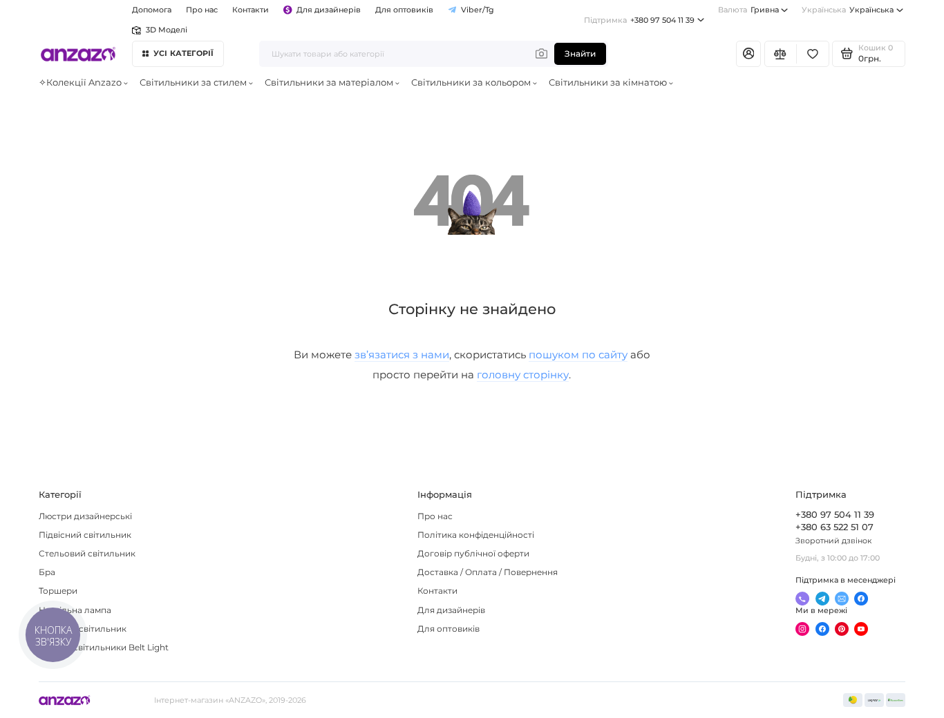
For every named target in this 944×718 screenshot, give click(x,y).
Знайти (580, 54)
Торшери (58, 591)
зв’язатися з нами (402, 354)
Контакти (250, 9)
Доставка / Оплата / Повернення (487, 572)
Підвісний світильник (85, 535)
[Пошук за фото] (541, 53)
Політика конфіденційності (475, 535)
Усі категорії (183, 53)
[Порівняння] (780, 54)
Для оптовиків (404, 9)
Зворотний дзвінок (833, 540)
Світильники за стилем (193, 82)
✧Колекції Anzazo (80, 82)
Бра (47, 572)
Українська (848, 9)
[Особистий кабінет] (749, 54)
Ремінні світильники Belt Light (104, 647)
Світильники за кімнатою (608, 82)
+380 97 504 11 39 (639, 20)
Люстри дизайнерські (85, 516)
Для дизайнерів (328, 9)
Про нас (435, 516)
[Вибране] (812, 54)
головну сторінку (523, 374)
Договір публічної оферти (473, 554)
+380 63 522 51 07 (834, 527)
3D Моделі (166, 30)
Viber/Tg (477, 9)
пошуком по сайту (578, 354)
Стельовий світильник (87, 554)
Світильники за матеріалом (329, 82)
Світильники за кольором (471, 82)
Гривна (748, 9)
